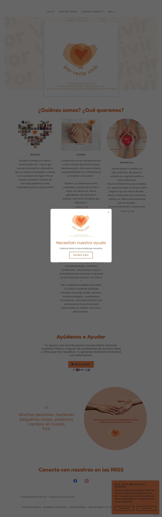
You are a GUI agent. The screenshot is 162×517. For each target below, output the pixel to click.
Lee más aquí (81, 255)
